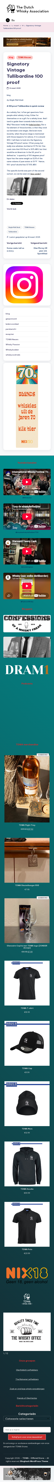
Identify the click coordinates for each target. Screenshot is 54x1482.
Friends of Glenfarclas (27, 1398)
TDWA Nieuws (24, 57)
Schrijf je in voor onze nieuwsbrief (27, 1437)
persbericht (11, 329)
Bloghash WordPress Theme (34, 1461)
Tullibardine (12, 232)
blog (11, 57)
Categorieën (27, 1414)
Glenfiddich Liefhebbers (27, 1370)
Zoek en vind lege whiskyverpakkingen (27, 1389)
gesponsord (11, 319)
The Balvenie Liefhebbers (27, 1379)
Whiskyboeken (12, 349)
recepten (10, 334)
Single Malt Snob (14, 227)
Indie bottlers (35, 124)
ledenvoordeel (12, 324)
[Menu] (12, 20)
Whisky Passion (13, 344)
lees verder (35, 174)
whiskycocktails (13, 355)
